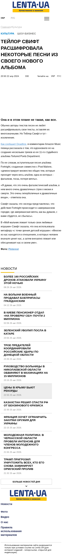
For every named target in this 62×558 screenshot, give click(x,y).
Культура (17, 27)
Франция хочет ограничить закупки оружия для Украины (25, 420)
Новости (6, 504)
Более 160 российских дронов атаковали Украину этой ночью (25, 280)
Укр (3, 18)
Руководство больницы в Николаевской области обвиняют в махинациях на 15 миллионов (26, 371)
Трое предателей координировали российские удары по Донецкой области (21, 350)
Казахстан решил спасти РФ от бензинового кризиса (26, 404)
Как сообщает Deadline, (14, 144)
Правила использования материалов (11, 531)
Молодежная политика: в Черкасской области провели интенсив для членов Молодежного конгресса (24, 441)
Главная (5, 27)
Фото (4, 511)
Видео (5, 516)
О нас (4, 522)
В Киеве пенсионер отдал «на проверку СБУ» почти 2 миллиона (24, 316)
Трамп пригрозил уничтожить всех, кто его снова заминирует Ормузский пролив (24, 464)
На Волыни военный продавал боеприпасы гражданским (22, 298)
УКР (53, 76)
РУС (59, 76)
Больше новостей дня (26, 482)
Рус (13, 18)
